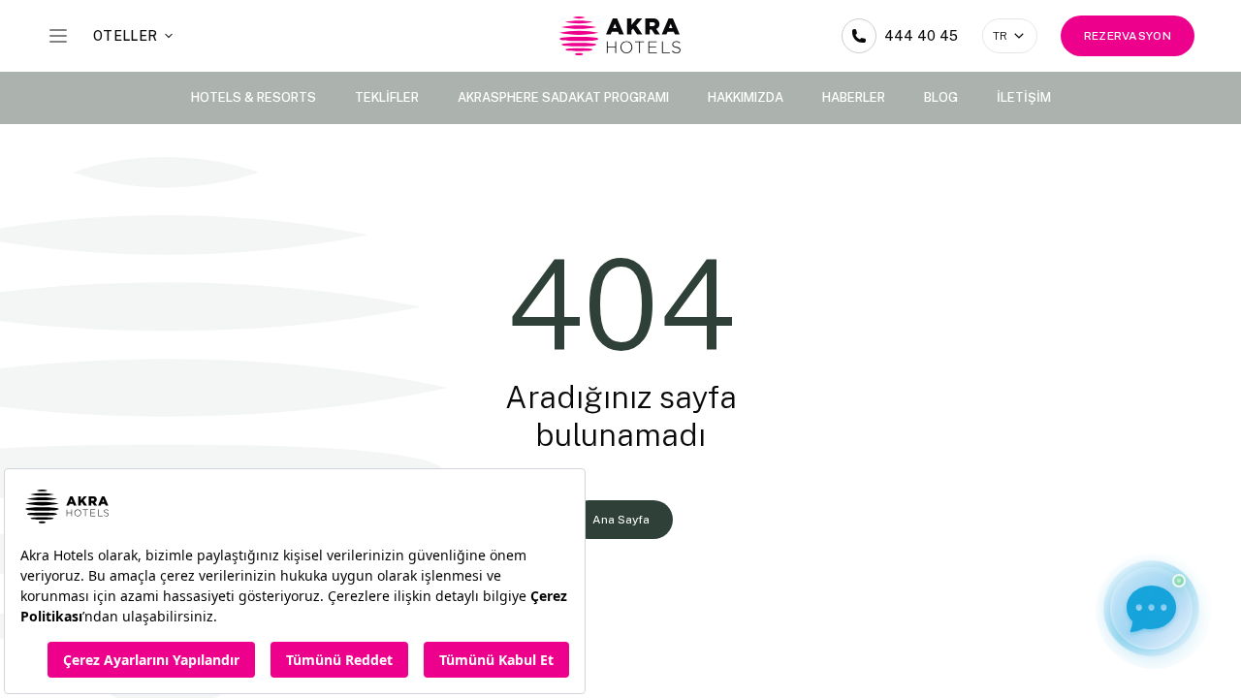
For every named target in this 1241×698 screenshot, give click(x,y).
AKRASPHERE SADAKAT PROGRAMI (563, 97)
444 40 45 (921, 36)
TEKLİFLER (387, 97)
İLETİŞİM (1024, 97)
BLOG (941, 97)
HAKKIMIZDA (745, 97)
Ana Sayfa (621, 519)
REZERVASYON (1127, 36)
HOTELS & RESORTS (253, 97)
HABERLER (853, 97)
